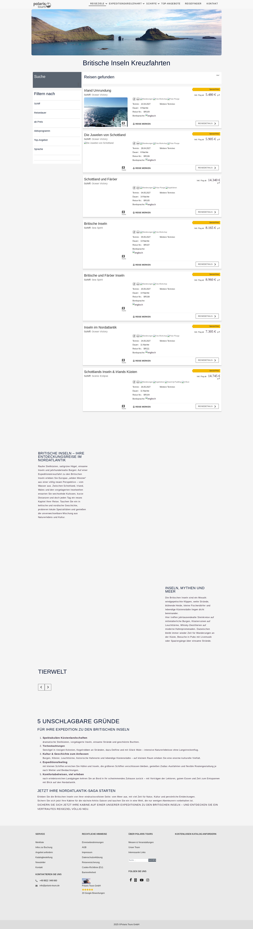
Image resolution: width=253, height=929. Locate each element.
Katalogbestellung (43, 857)
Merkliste (39, 842)
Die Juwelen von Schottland (105, 135)
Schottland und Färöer (100, 179)
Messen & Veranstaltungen (141, 842)
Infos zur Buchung (43, 847)
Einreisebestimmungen (93, 842)
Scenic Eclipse (100, 376)
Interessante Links (136, 852)
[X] (135, 881)
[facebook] (130, 880)
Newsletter (40, 862)
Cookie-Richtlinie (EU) (92, 867)
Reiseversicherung (91, 862)
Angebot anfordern (44, 852)
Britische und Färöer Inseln (104, 275)
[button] (207, 123)
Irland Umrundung (97, 90)
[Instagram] (147, 881)
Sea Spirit (97, 227)
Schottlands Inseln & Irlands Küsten (110, 372)
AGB (84, 847)
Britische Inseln (95, 224)
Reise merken (143, 124)
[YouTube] (141, 881)
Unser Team (134, 847)
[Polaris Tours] (55, 4)
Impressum (87, 852)
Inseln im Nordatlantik (100, 327)
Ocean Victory (100, 94)
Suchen (152, 860)
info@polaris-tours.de (50, 885)
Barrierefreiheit (89, 872)
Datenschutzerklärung (92, 857)
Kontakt (39, 867)
